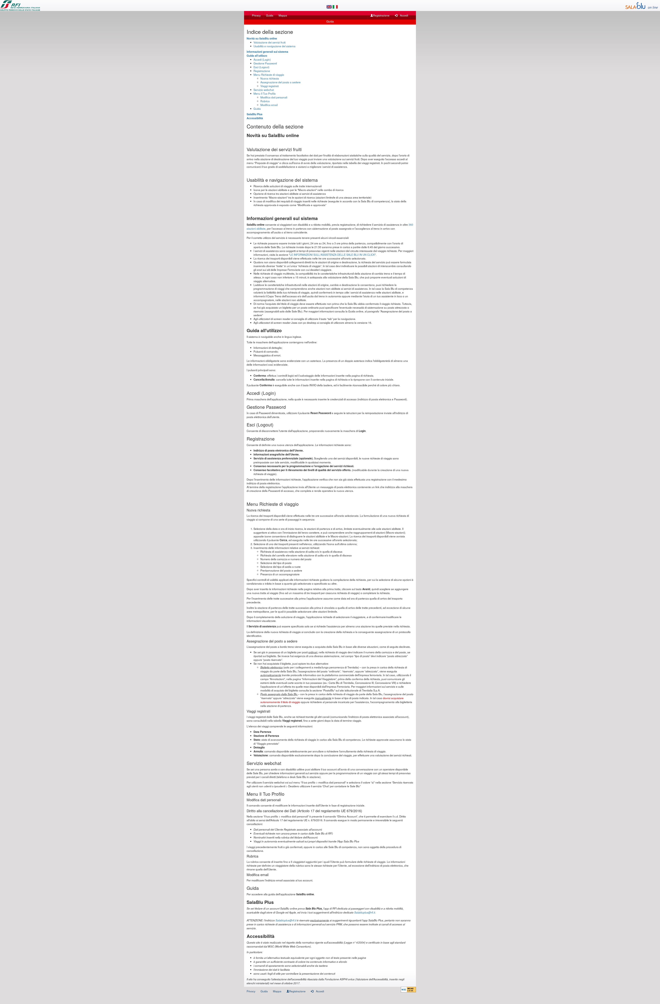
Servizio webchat (264, 90)
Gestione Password (265, 63)
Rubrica (265, 101)
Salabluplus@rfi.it (364, 912)
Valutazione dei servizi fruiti (269, 42)
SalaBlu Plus (254, 114)
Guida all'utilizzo (257, 56)
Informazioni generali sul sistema (267, 52)
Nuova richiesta (269, 78)
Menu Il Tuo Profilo (265, 93)
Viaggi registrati (269, 86)
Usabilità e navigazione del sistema (274, 46)
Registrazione (381, 15)
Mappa (283, 15)
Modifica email (269, 105)
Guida (269, 15)
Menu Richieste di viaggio (269, 74)
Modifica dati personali (273, 97)
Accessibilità (255, 118)
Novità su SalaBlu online (262, 38)
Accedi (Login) (262, 59)
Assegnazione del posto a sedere (280, 82)
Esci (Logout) (261, 67)
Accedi (404, 15)
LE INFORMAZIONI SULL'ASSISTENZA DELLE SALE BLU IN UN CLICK (332, 254)
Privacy (256, 15)
